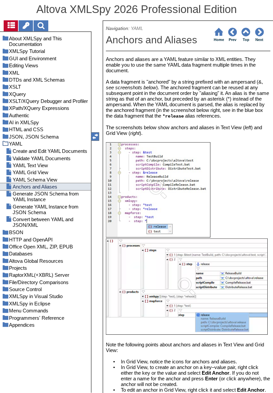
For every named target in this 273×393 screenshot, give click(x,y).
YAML (137, 28)
